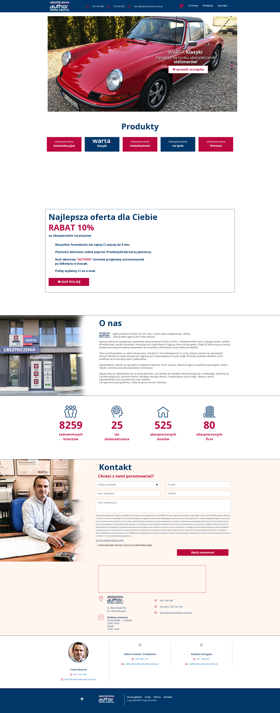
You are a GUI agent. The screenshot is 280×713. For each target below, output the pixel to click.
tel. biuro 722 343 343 (171, 606)
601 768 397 (203, 659)
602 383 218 (141, 659)
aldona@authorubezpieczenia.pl (141, 663)
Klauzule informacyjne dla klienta (110, 540)
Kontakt (222, 5)
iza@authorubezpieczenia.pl (203, 663)
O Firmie (193, 5)
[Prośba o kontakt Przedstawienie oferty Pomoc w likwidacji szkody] (128, 484)
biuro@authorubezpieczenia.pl (148, 6)
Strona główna (134, 697)
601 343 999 (98, 6)
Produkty (208, 5)
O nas (148, 697)
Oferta (157, 697)
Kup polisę (70, 282)
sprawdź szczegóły (189, 65)
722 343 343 (119, 6)
